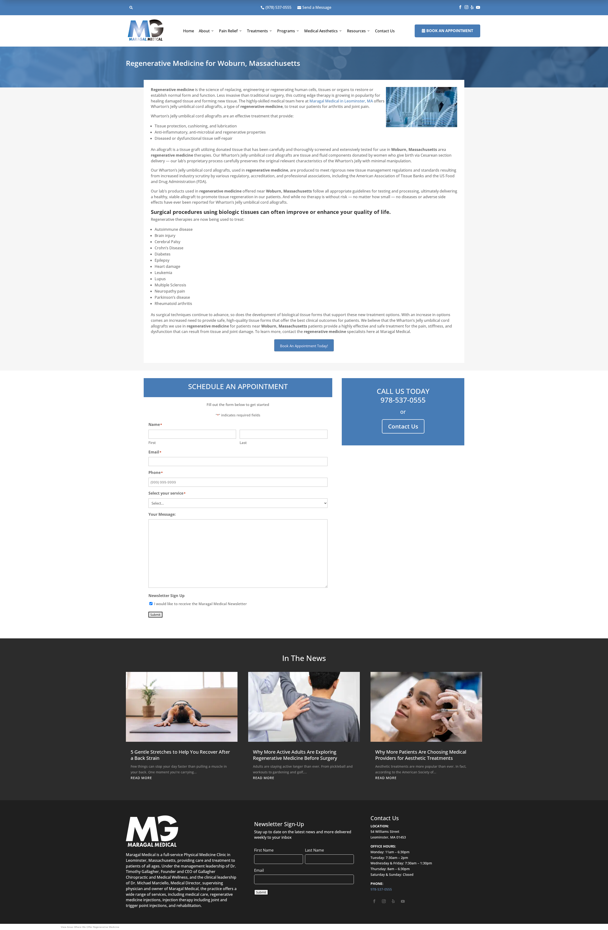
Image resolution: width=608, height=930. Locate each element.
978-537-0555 (403, 400)
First (152, 442)
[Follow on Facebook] (374, 901)
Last (243, 442)
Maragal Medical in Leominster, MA (341, 101)
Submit (155, 614)
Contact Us (385, 31)
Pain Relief (228, 31)
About (204, 31)
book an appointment (447, 30)
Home (188, 31)
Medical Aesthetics (321, 31)
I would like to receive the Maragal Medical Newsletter (200, 603)
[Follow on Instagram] (384, 901)
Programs (286, 31)
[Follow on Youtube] (403, 901)
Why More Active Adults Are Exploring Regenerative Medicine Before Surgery (295, 755)
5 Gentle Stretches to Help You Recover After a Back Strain (180, 755)
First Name (264, 850)
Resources (356, 31)
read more (141, 778)
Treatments (257, 31)
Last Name (314, 850)
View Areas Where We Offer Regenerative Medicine (90, 927)
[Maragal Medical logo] (145, 30)
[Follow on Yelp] (393, 901)
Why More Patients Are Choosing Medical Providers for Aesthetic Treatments (420, 755)
